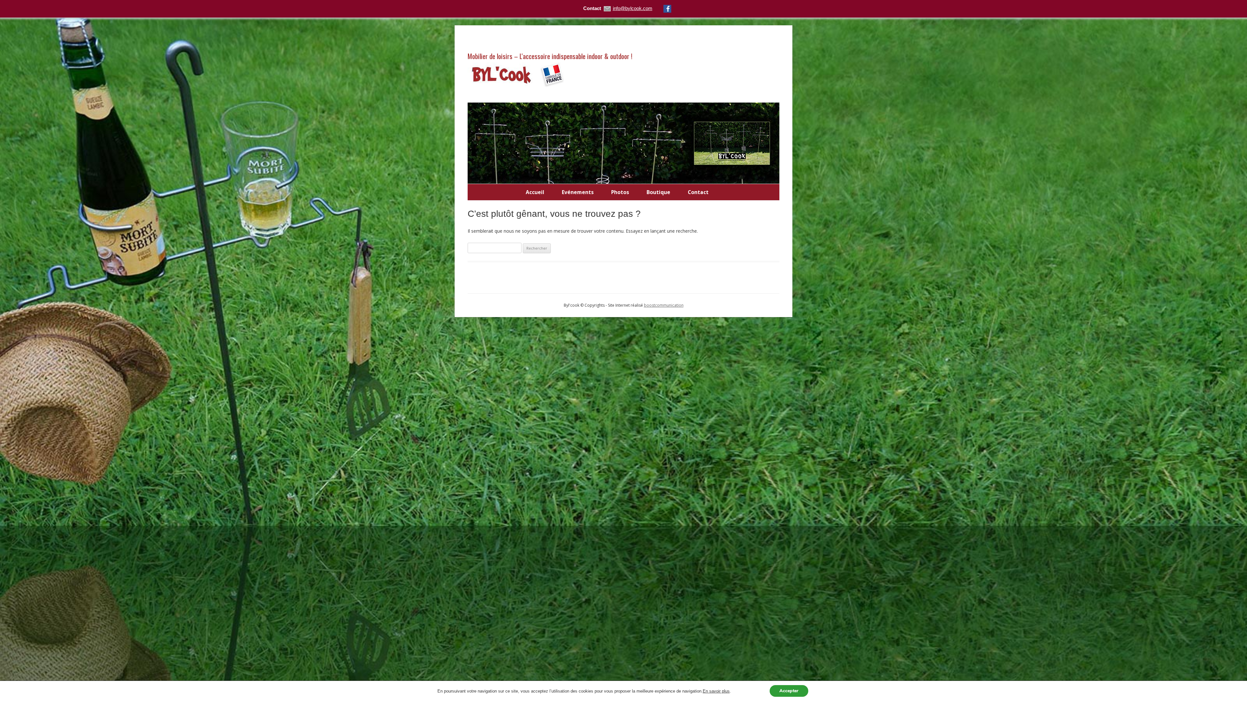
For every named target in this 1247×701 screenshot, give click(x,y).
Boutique (658, 192)
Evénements (578, 192)
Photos (620, 192)
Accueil (535, 192)
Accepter (789, 691)
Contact (698, 192)
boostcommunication (664, 305)
